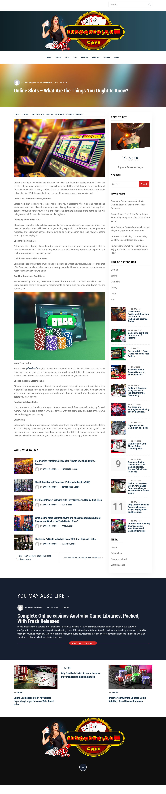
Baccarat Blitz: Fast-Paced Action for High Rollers (138, 353)
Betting (84, 57)
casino (58, 57)
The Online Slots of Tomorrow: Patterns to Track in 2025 (62, 482)
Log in (114, 547)
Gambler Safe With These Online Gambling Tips (137, 446)
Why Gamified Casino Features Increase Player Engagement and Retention (130, 229)
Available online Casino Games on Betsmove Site (136, 372)
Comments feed (119, 559)
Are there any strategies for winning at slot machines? (138, 409)
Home (49, 57)
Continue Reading (82, 643)
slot (75, 57)
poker (67, 57)
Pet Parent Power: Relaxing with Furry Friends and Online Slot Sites (68, 500)
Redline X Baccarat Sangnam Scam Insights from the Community (137, 391)
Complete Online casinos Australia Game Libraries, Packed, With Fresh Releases (128, 204)
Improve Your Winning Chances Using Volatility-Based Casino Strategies (129, 238)
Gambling (95, 57)
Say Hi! (116, 57)
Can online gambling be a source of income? (138, 335)
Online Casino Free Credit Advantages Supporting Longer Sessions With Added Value (130, 217)
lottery (107, 57)
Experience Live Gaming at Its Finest (138, 426)
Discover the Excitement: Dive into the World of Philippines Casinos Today (138, 316)
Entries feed (116, 553)
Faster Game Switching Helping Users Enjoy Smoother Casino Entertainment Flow (129, 249)
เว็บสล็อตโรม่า (34, 368)
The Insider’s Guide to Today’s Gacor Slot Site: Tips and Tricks (65, 539)
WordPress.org (118, 565)
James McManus (31, 82)
